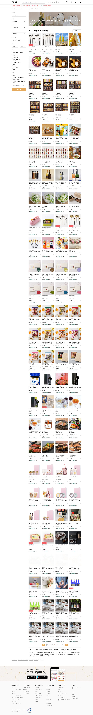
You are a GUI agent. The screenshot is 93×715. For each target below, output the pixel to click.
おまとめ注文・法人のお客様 (64, 700)
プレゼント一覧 (26, 687)
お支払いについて (62, 691)
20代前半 (36, 8)
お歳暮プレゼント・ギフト (23, 8)
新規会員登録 (52, 2)
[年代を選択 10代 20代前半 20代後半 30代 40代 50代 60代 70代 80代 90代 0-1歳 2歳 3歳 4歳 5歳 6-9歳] (19, 33)
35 (62, 644)
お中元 (47, 695)
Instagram (74, 696)
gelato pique (38, 693)
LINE (73, 694)
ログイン (60, 2)
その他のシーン (49, 705)
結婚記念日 (48, 699)
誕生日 (47, 687)
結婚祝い (48, 689)
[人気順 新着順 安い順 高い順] (77, 30)
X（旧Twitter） (75, 698)
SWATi (36, 699)
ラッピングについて (62, 693)
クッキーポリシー (15, 699)
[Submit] (23, 2)
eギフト (60, 689)
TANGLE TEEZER (38, 689)
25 (54, 644)
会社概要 (13, 691)
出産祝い (48, 691)
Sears (36, 691)
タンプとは (14, 687)
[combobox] (33, 2)
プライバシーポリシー (16, 695)
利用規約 (13, 693)
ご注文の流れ (61, 687)
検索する (19, 89)
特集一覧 (25, 689)
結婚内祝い (48, 703)
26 (57, 644)
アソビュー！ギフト (39, 695)
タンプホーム (14, 8)
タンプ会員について (62, 697)
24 (52, 644)
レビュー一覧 (14, 701)
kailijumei (37, 687)
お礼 (47, 701)
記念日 (47, 697)
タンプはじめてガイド (16, 689)
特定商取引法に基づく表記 (17, 697)
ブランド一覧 (26, 691)
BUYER (36, 701)
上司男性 (31, 8)
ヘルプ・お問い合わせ (76, 688)
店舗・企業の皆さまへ (16, 703)
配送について (61, 695)
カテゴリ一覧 (26, 693)
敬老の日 (48, 693)
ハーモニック (38, 697)
